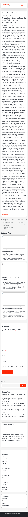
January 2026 (5, 470)
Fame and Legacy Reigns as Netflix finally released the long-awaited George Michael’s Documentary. (12, 400)
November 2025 (6, 475)
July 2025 (4, 484)
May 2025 (4, 489)
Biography (4, 498)
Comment (5, 334)
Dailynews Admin (14, 22)
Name (4, 350)
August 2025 (5, 482)
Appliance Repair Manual (8, 434)
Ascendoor (8, 515)
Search (3, 381)
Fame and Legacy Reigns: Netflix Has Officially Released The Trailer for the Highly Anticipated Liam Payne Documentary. (13, 405)
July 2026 (4, 456)
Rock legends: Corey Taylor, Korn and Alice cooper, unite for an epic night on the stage (13, 429)
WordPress (19, 515)
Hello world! (19, 444)
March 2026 (5, 466)
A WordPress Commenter (8, 444)
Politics (4, 503)
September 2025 (6, 480)
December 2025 (6, 473)
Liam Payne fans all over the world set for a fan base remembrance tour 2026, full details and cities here (13, 416)
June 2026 (4, 459)
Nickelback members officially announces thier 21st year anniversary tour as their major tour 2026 (13, 411)
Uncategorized (5, 214)
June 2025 (4, 487)
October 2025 (5, 477)
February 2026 (6, 468)
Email (4, 356)
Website (4, 361)
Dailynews (6, 4)
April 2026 (4, 463)
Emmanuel (4, 427)
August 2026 (5, 454)
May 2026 (4, 461)
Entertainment (5, 501)
